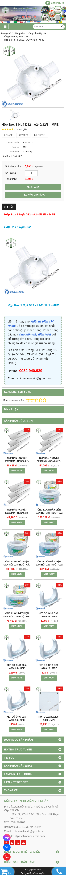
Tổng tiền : (11, 178)
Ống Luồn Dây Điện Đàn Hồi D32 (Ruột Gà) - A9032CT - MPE (49, 512)
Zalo (7, 847)
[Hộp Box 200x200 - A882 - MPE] (49, 700)
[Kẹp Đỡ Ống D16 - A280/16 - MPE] (16, 700)
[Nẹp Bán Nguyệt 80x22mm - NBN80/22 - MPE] (16, 441)
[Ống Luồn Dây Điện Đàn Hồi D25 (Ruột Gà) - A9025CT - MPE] (16, 544)
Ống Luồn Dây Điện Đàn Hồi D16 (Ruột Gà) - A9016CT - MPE (17, 616)
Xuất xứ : (16, 147)
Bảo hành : (15, 151)
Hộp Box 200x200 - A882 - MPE (49, 718)
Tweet (24, 135)
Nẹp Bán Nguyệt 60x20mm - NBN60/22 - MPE (49, 461)
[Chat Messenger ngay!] (7, 837)
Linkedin (40, 135)
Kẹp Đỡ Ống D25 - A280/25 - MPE (17, 667)
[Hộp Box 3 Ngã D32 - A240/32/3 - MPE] (33, 76)
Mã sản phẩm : (13, 142)
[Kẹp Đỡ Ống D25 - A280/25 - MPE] (16, 648)
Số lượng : (11, 173)
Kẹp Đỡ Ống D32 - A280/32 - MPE (49, 615)
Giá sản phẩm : (13, 166)
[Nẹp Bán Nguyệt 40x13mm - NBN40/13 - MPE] (16, 493)
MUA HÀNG (33, 187)
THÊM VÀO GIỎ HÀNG (33, 194)
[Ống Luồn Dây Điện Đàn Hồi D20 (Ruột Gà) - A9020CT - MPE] (49, 544)
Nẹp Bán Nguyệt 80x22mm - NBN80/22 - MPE (17, 461)
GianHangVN (39, 873)
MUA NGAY (16, 471)
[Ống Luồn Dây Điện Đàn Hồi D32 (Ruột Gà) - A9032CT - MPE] (49, 493)
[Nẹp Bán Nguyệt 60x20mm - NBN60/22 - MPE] (49, 441)
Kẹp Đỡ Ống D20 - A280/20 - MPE (49, 667)
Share (8, 135)
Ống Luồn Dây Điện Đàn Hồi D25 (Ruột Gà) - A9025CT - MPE (17, 564)
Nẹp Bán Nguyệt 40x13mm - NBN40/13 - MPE (17, 512)
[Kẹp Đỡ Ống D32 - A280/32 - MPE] (49, 596)
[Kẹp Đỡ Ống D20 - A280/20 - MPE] (49, 648)
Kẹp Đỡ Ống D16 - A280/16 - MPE (17, 718)
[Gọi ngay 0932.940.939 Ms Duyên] (7, 857)
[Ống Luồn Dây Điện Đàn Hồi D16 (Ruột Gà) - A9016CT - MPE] (16, 596)
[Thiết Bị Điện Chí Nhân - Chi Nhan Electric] (33, 22)
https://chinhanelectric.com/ (30, 836)
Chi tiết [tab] (8, 206)
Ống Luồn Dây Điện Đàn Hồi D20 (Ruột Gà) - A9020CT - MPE (49, 564)
